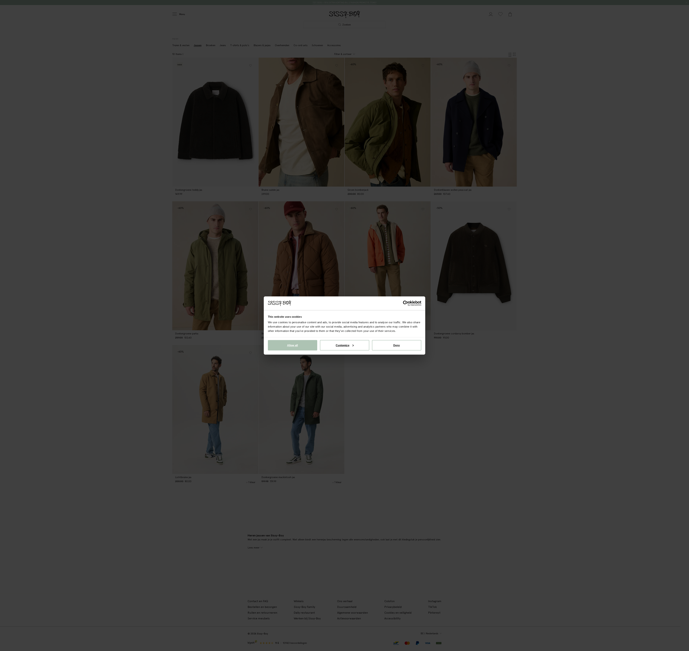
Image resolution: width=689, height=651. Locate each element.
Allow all (292, 345)
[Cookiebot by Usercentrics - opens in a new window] (405, 303)
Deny (396, 345)
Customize (342, 345)
